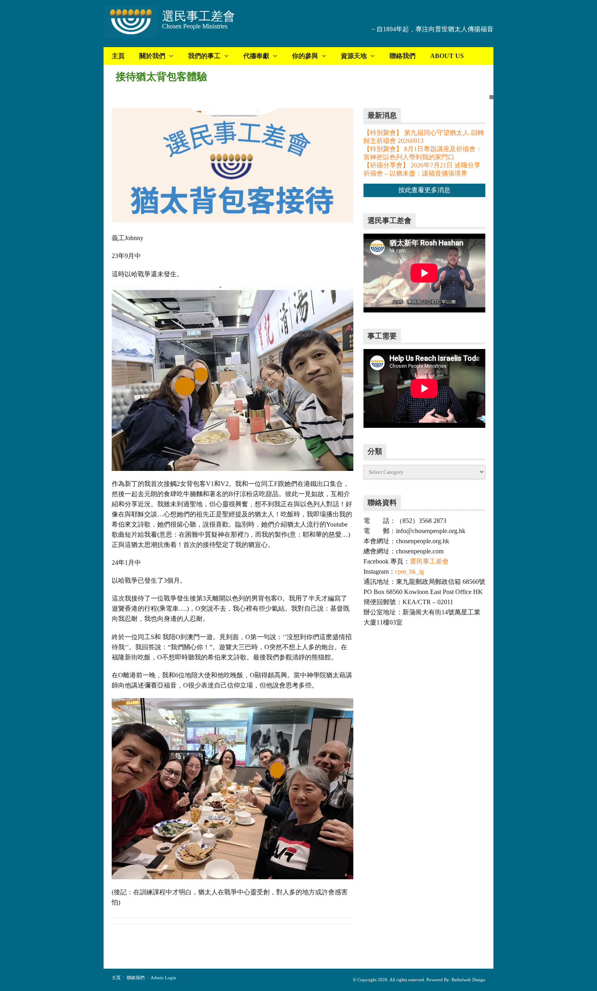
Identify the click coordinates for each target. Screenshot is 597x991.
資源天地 (354, 55)
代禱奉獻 (256, 55)
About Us (447, 55)
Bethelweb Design (467, 979)
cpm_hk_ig (409, 571)
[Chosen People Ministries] (131, 22)
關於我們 (152, 55)
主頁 (118, 55)
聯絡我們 (402, 55)
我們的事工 (204, 55)
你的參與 (305, 55)
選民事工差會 (429, 561)
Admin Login (163, 977)
